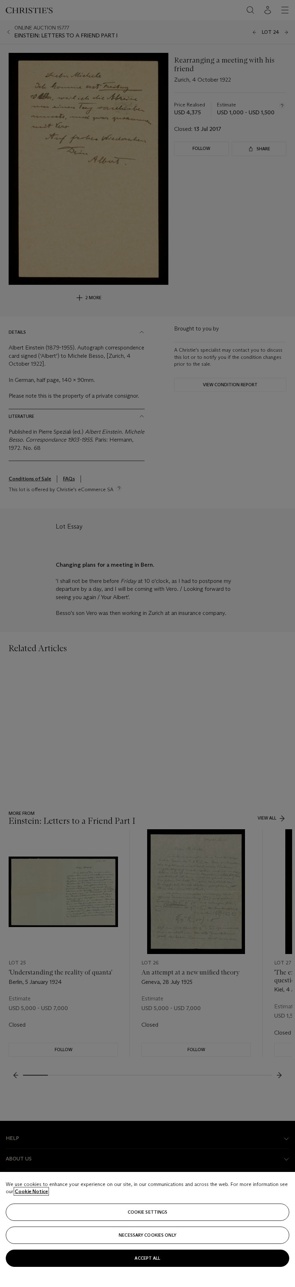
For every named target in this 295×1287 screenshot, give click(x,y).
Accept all (147, 1258)
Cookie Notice (31, 1191)
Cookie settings (148, 1212)
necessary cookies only (147, 1235)
